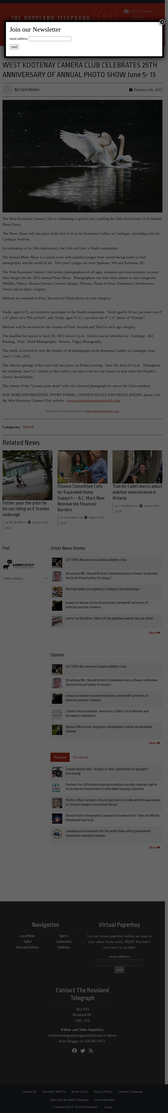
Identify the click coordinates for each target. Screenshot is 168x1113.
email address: (19, 38)
